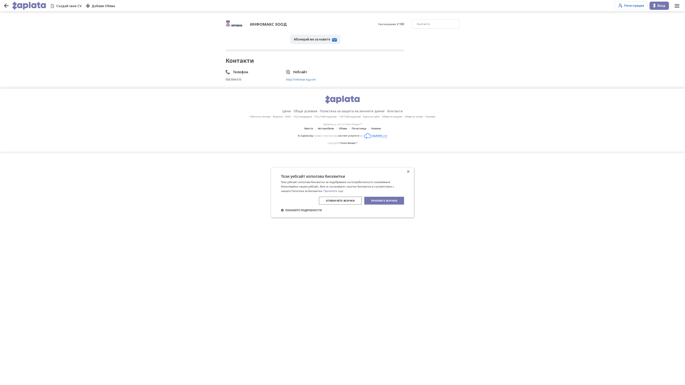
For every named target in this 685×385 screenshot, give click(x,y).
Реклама (430, 116)
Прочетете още (333, 191)
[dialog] (342, 192)
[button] (301, 210)
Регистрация (634, 6)
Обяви (343, 128)
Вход (661, 6)
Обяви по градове (392, 116)
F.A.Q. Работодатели (325, 116)
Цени (286, 111)
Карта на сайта (371, 116)
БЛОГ (288, 116)
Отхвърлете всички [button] (340, 200)
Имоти (308, 128)
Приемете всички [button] (384, 200)
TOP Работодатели (350, 116)
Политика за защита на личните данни (352, 111)
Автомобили (326, 128)
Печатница (359, 128)
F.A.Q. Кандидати (303, 116)
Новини (376, 128)
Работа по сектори (260, 116)
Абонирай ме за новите (312, 39)
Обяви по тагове (414, 116)
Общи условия (305, 111)
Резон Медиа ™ (349, 143)
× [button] (408, 171)
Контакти (423, 24)
